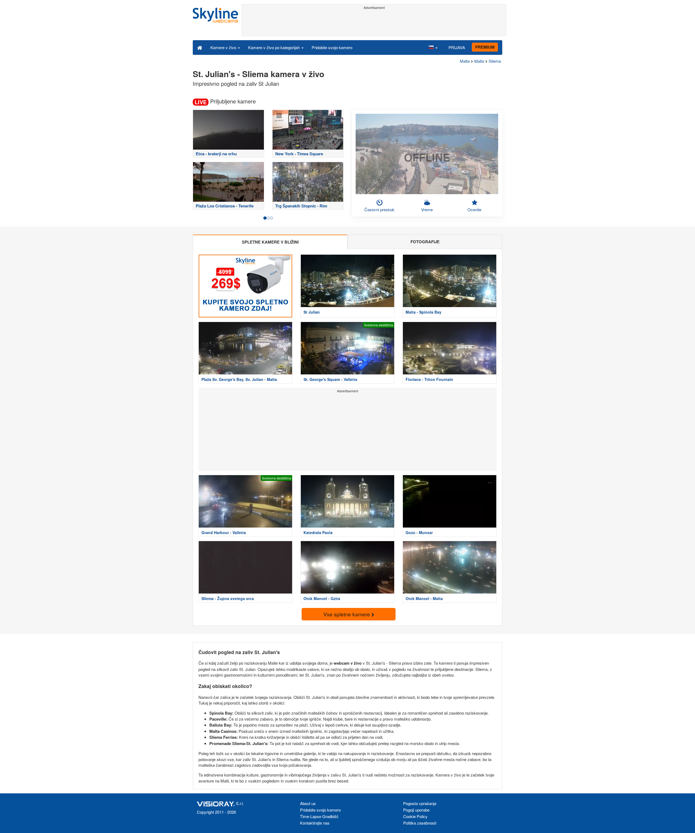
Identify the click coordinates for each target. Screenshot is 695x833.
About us (308, 803)
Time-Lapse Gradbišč (319, 816)
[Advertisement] (374, 23)
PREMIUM (485, 47)
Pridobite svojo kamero (332, 47)
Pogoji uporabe (416, 810)
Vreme (427, 209)
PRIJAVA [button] (456, 47)
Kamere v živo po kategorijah (274, 47)
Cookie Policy (415, 816)
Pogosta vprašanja (419, 803)
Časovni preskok (379, 209)
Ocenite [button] (474, 209)
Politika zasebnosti (419, 823)
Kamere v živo (223, 47)
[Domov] (199, 47)
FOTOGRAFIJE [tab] (425, 242)
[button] (433, 47)
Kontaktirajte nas (315, 823)
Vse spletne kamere (347, 614)
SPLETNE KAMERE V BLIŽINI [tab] (270, 242)
